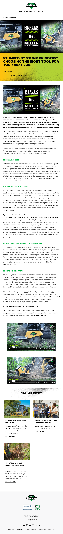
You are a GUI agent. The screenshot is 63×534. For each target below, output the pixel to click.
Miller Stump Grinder (10, 141)
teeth (26, 292)
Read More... (10, 436)
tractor (21, 313)
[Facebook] (24, 525)
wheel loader (36, 313)
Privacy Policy (51, 529)
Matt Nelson (7, 71)
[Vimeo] (39, 526)
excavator (48, 313)
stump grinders (44, 131)
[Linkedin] (33, 525)
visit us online (24, 315)
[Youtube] (30, 526)
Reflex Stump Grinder (19, 136)
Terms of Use (42, 529)
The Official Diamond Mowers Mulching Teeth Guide (14, 465)
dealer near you (40, 315)
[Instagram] (27, 525)
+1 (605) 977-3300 (31, 520)
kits (52, 292)
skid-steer (27, 313)
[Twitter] (36, 526)
